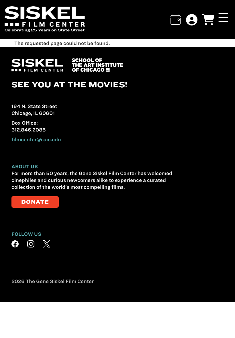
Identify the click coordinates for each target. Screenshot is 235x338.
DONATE (35, 202)
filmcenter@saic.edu (36, 139)
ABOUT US (24, 166)
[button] (175, 19)
